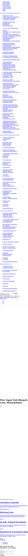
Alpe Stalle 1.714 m (7, 215)
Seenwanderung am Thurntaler (10, 107)
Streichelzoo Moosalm (8, 109)
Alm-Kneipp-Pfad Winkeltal (9, 18)
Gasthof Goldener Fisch (8, 235)
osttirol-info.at (3, 298)
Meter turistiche (6, 1)
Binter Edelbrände (7, 145)
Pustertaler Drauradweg (8, 97)
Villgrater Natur (6, 114)
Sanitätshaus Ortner (7, 190)
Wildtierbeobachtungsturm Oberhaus (11, 128)
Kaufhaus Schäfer (7, 162)
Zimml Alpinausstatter (8, 208)
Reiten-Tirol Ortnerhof (8, 101)
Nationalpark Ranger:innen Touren (11, 84)
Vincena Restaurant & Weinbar (10, 261)
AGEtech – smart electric (8, 137)
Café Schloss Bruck (7, 222)
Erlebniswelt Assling (7, 49)
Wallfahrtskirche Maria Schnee (10, 122)
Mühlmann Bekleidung (8, 172)
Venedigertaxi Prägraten (8, 113)
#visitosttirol (3, 539)
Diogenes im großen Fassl (9, 37)
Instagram (5, 542)
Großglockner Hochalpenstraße (10, 55)
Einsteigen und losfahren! (8, 43)
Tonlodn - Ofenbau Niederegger (10, 198)
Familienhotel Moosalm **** (9, 230)
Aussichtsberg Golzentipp (9, 19)
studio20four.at (14, 297)
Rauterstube (5, 252)
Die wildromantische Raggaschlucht (11, 34)
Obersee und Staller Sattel (9, 91)
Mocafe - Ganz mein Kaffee (9, 248)
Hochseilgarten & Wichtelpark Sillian (11, 59)
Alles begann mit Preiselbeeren (10, 213)
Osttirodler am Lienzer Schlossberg (11, 92)
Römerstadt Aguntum (8, 102)
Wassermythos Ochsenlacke (9, 127)
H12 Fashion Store (7, 159)
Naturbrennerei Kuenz (8, 250)
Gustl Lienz (5, 157)
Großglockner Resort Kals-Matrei (10, 57)
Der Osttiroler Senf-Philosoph (9, 227)
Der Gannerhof (6, 225)
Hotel (4, 9)
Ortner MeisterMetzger (8, 179)
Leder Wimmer (6, 167)
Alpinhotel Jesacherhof (8, 217)
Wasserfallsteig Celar (7, 126)
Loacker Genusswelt (7, 74)
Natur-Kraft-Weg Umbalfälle (9, 86)
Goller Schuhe (6, 154)
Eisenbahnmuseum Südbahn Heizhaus (11, 47)
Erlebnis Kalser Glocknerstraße (10, 48)
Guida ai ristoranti (7, 6)
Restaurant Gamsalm (7, 254)
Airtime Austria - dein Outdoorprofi (11, 16)
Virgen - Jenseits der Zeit (8, 116)
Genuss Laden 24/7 (7, 237)
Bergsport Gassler (7, 143)
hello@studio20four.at (5, 297)
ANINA (5, 140)
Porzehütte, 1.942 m (7, 96)
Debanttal (5, 30)
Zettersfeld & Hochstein (8, 132)
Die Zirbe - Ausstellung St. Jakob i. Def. (12, 35)
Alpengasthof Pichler (7, 214)
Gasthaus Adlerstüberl (8, 233)
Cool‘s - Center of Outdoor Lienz (10, 28)
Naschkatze (5, 174)
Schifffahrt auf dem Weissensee (10, 104)
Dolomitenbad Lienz (7, 38)
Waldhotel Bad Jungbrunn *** (10, 121)
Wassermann (6, 204)
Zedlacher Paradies (7, 131)
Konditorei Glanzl (7, 164)
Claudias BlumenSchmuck (9, 147)
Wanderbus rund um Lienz (9, 123)
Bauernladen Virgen (7, 142)
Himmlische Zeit (6, 239)
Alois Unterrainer (7, 138)
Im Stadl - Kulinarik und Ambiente (11, 241)
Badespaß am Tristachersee (9, 21)
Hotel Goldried (6, 278)
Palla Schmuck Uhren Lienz (9, 182)
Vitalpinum (5, 117)
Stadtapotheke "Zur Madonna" (10, 193)
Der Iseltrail (5, 33)
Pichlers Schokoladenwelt (9, 186)
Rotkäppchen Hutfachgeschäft (10, 188)
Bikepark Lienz (6, 23)
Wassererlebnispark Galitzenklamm (11, 125)
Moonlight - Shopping (8, 79)
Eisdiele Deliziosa (7, 45)
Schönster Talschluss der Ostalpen (10, 106)
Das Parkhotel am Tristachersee (10, 224)
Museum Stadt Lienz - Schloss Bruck (11, 81)
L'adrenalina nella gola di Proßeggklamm (12, 72)
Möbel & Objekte (7, 171)
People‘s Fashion (7, 184)
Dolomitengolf (6, 39)
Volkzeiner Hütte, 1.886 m (9, 118)
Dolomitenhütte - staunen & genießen (11, 40)
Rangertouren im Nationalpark (10, 99)
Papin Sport (5, 94)
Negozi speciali (6, 4)
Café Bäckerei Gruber (8, 220)
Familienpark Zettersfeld (8, 52)
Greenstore (5, 156)
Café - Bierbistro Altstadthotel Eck (10, 219)
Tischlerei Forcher (7, 197)
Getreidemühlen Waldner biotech (10, 153)
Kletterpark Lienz (7, 68)
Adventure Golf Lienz (8, 15)
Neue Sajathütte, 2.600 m (8, 87)
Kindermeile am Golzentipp (9, 65)
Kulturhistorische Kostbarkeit (9, 69)
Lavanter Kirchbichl (7, 73)
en (3, 302)
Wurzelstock (5, 205)
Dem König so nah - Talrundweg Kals (11, 31)
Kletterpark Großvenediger (9, 67)
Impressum (5, 543)
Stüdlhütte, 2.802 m (7, 111)
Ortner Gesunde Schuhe (8, 178)
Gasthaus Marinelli (7, 234)
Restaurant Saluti (7, 255)
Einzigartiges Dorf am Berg (9, 44)
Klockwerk (5, 163)
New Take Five (6, 88)
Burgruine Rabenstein (8, 25)
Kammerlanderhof (7, 63)
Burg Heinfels (6, 24)
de (3, 301)
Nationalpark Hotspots (8, 83)
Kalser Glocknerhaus (7, 62)
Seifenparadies (6, 192)
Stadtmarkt (5, 108)
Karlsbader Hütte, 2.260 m (9, 64)
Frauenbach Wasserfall (8, 53)
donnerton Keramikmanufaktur (10, 151)
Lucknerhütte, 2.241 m (8, 77)
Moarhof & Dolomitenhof (9, 246)
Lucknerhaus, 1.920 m (8, 76)
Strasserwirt (5, 259)
